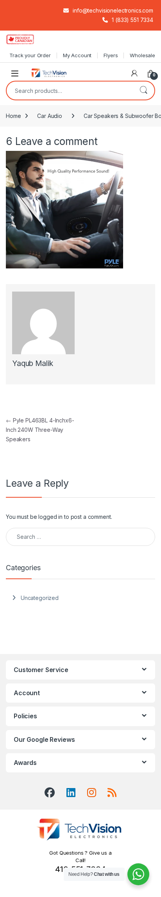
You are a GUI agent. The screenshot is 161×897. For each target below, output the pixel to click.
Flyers (111, 55)
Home (13, 115)
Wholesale (142, 55)
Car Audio (49, 115)
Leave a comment (56, 141)
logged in (50, 516)
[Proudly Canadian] (26, 39)
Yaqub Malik (32, 363)
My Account (77, 55)
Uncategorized (40, 597)
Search (143, 91)
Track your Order (30, 55)
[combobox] (69, 91)
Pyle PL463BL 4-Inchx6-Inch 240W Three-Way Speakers (40, 429)
